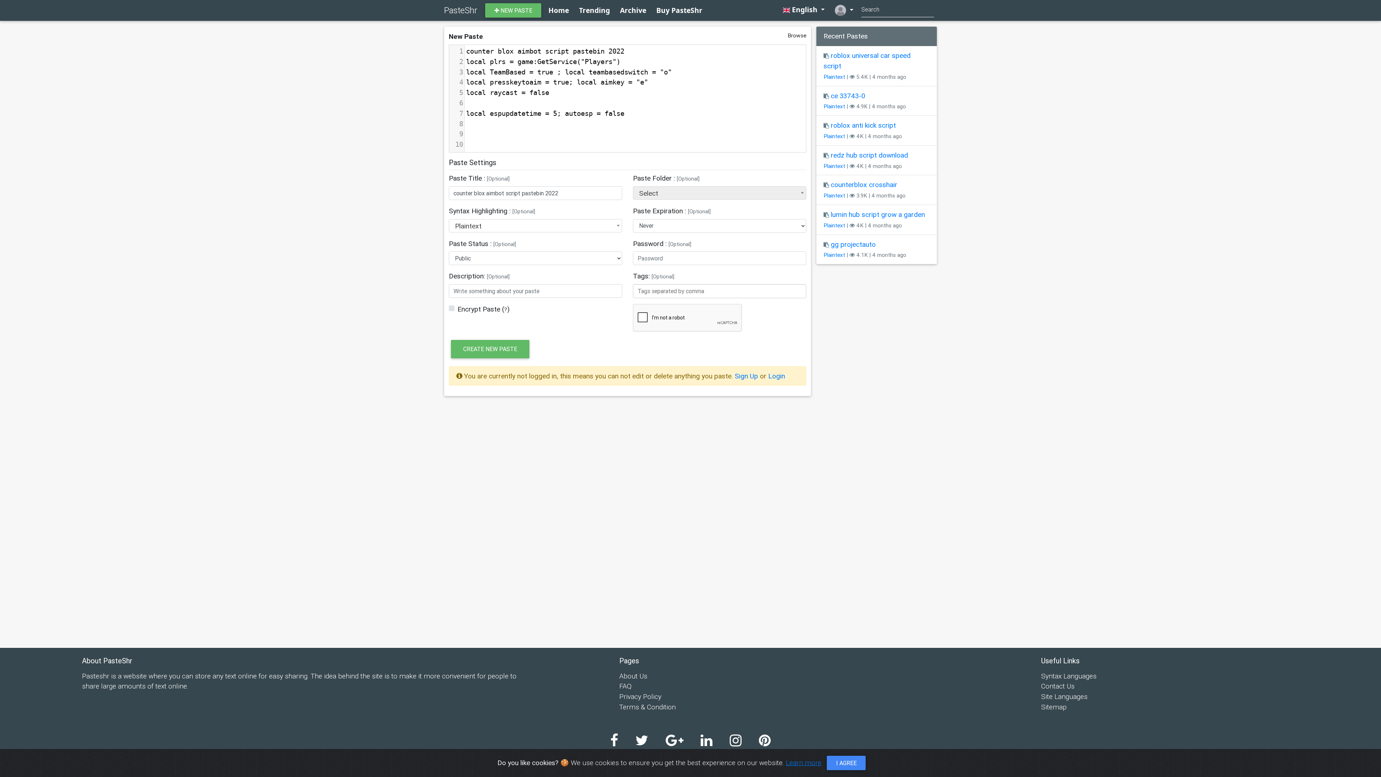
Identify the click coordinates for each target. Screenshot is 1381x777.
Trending (594, 10)
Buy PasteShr (679, 10)
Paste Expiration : (672, 210)
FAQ (625, 686)
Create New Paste (490, 349)
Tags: (653, 276)
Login (776, 376)
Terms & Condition (647, 707)
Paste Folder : (666, 178)
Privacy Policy (640, 696)
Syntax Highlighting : (492, 210)
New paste (515, 10)
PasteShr (460, 10)
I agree (846, 763)
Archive (633, 10)
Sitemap (1054, 707)
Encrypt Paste (478, 309)
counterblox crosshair (864, 184)
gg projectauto (853, 244)
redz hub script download (869, 155)
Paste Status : (482, 243)
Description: (479, 276)
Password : (662, 243)
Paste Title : (479, 178)
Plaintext (834, 76)
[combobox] (719, 193)
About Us (633, 676)
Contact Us (1058, 686)
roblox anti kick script (863, 125)
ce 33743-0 (848, 95)
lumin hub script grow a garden (878, 214)
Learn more (803, 762)
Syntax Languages (1069, 676)
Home (558, 10)
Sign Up (747, 376)
